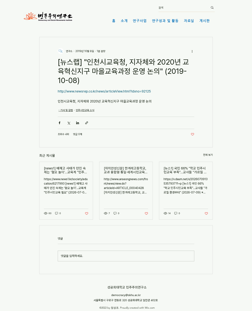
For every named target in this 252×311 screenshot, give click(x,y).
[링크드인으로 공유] (77, 123)
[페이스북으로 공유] (59, 123)
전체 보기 (208, 154)
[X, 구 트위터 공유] (68, 123)
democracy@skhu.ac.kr (126, 295)
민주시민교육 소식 (85, 110)
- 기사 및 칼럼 (65, 110)
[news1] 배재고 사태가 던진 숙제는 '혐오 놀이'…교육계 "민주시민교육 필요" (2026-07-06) (65, 170)
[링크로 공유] (86, 123)
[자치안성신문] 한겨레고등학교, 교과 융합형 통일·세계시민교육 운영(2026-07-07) (125, 170)
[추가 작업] (192, 51)
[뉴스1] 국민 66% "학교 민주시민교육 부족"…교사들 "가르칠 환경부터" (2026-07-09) (185, 170)
